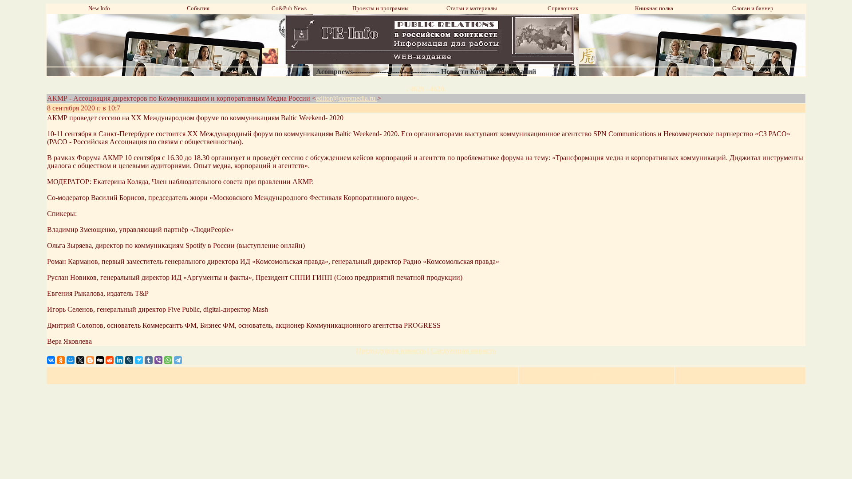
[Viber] (158, 360)
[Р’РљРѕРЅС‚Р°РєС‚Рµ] (51, 360)
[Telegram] (178, 360)
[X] (80, 360)
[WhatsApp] (168, 360)
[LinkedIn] (119, 360)
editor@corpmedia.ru (346, 98)
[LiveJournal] (129, 360)
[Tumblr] (149, 360)
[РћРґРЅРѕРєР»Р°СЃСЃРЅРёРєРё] (61, 360)
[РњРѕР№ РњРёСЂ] (71, 360)
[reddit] (110, 360)
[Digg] (100, 360)
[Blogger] (90, 360)
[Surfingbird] (139, 360)
